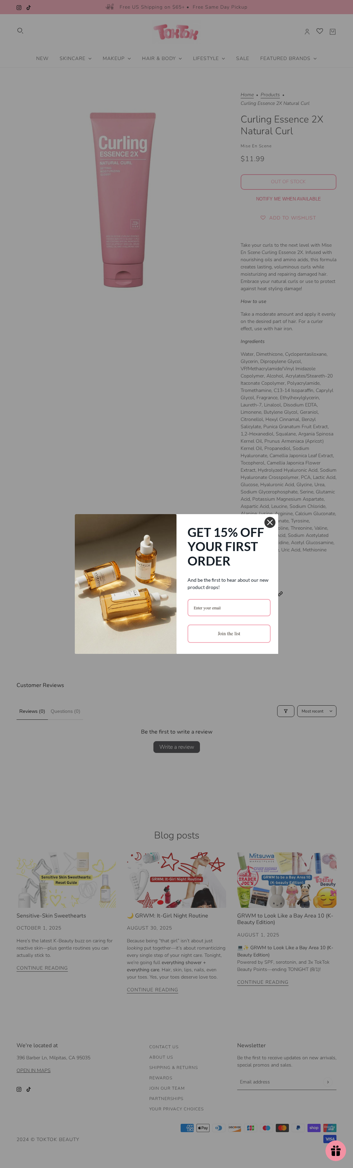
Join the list (229, 633)
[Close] (270, 522)
